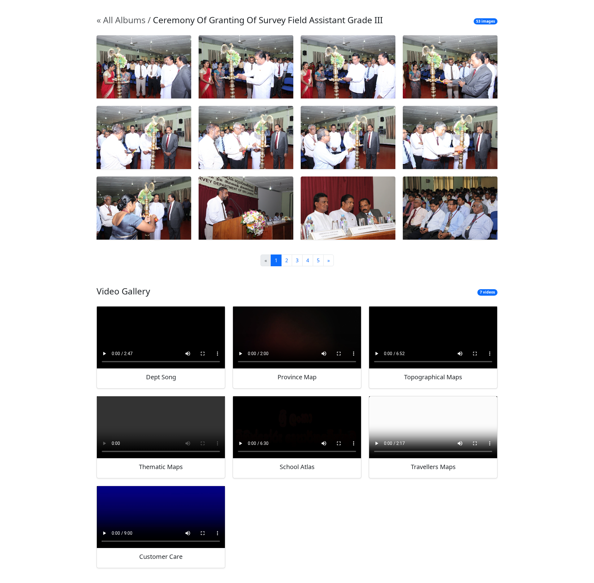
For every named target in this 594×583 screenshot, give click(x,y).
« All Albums (121, 20)
